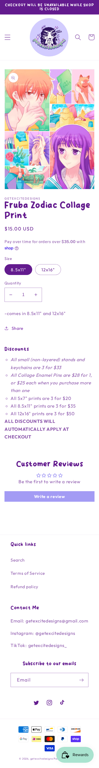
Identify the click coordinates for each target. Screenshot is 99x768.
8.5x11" (18, 269)
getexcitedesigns (41, 758)
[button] (7, 37)
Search (18, 560)
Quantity (12, 283)
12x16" (48, 269)
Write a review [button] (49, 496)
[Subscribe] (81, 680)
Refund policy (24, 586)
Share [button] (17, 328)
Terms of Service (28, 573)
